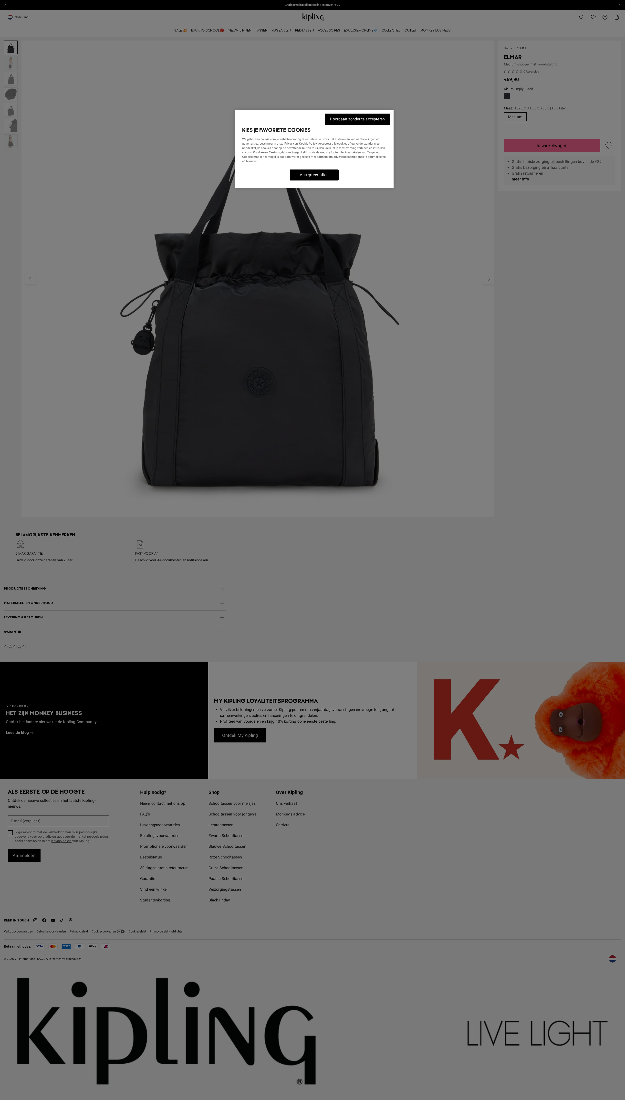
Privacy (289, 143)
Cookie (303, 143)
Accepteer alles (314, 174)
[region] (314, 149)
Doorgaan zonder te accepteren (357, 119)
